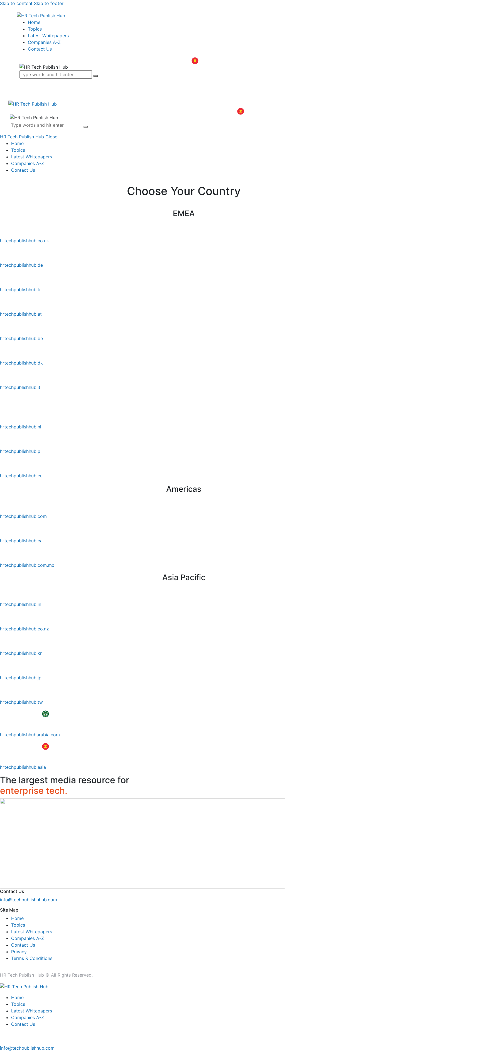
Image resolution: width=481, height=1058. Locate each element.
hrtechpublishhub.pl (20, 451)
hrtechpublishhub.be (21, 338)
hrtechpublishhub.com (23, 516)
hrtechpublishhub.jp (20, 677)
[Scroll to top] (3, 1054)
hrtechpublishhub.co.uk (24, 240)
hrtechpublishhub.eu (21, 475)
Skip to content (16, 3)
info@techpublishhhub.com (28, 899)
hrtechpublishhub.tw (21, 702)
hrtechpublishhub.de (21, 265)
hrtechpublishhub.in (20, 604)
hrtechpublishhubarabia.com (30, 734)
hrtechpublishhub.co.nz (24, 629)
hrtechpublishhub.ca (21, 540)
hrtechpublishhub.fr (20, 289)
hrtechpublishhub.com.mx (27, 565)
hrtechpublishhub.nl (20, 427)
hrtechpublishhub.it (20, 387)
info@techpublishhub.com (27, 1048)
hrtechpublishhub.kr (21, 653)
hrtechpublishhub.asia (23, 767)
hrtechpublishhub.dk (21, 363)
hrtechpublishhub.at (21, 314)
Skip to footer (48, 3)
